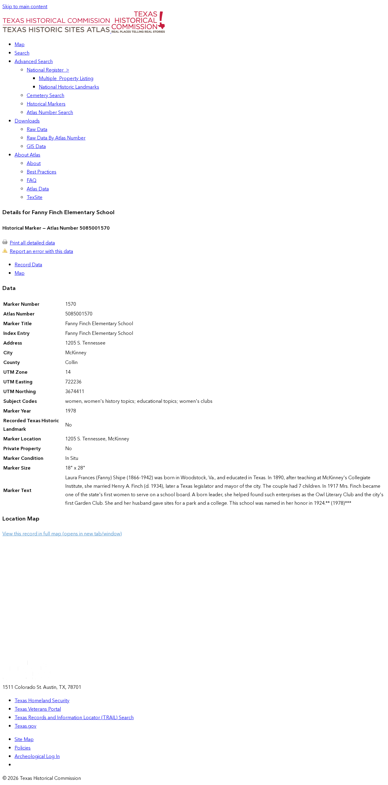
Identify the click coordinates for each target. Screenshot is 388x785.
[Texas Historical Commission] (138, 31)
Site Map (24, 739)
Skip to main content (24, 6)
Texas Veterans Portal (38, 709)
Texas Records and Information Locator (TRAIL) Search (74, 717)
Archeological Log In (37, 756)
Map (20, 273)
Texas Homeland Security (42, 700)
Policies (23, 748)
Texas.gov (25, 726)
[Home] (56, 31)
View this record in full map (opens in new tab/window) (62, 534)
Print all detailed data (32, 243)
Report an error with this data (41, 251)
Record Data (28, 265)
